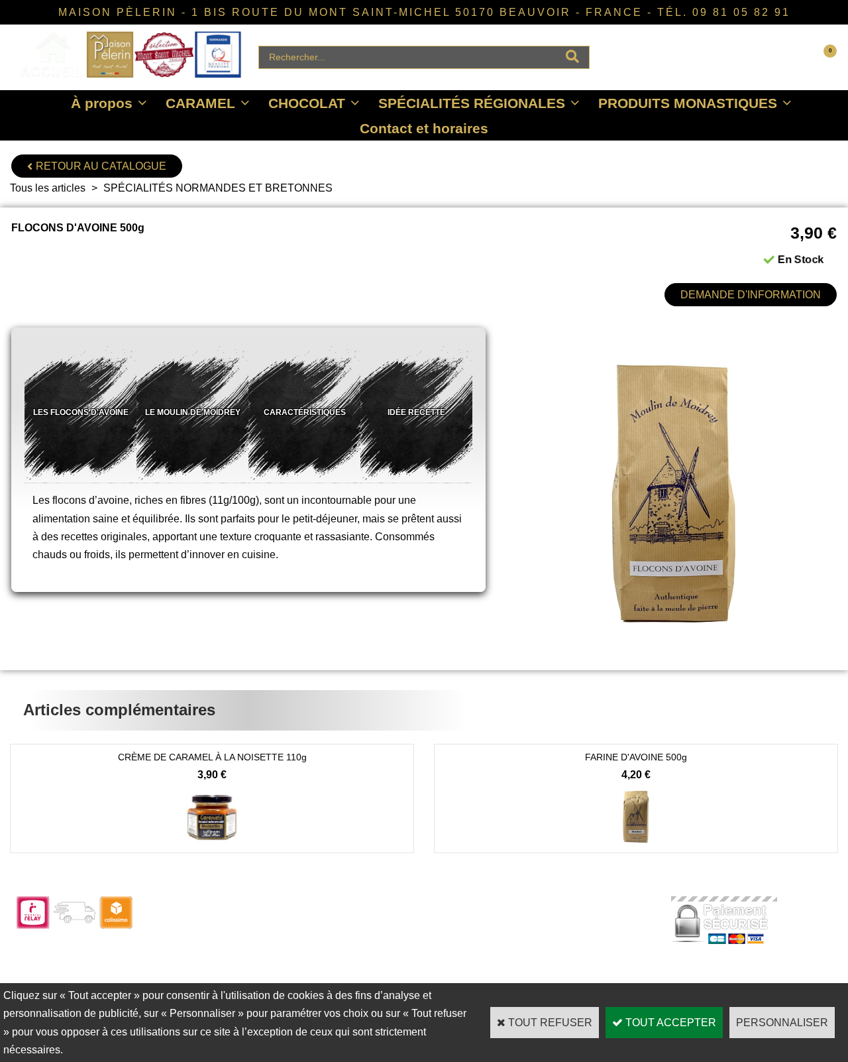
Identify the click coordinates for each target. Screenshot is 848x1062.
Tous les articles (47, 188)
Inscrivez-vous (212, 976)
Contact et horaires (424, 128)
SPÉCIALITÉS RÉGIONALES (471, 103)
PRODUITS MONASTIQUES (687, 103)
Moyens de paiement (389, 959)
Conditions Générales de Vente (574, 959)
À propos (101, 103)
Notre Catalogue (215, 923)
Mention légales (541, 976)
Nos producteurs (543, 941)
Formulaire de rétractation (399, 976)
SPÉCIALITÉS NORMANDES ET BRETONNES (218, 188)
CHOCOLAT (306, 103)
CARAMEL (200, 103)
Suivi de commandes (389, 923)
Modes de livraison (384, 941)
